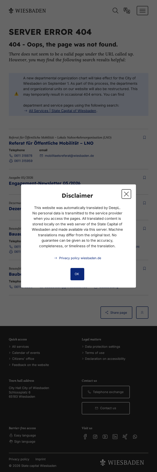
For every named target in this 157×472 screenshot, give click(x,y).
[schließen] (126, 194)
